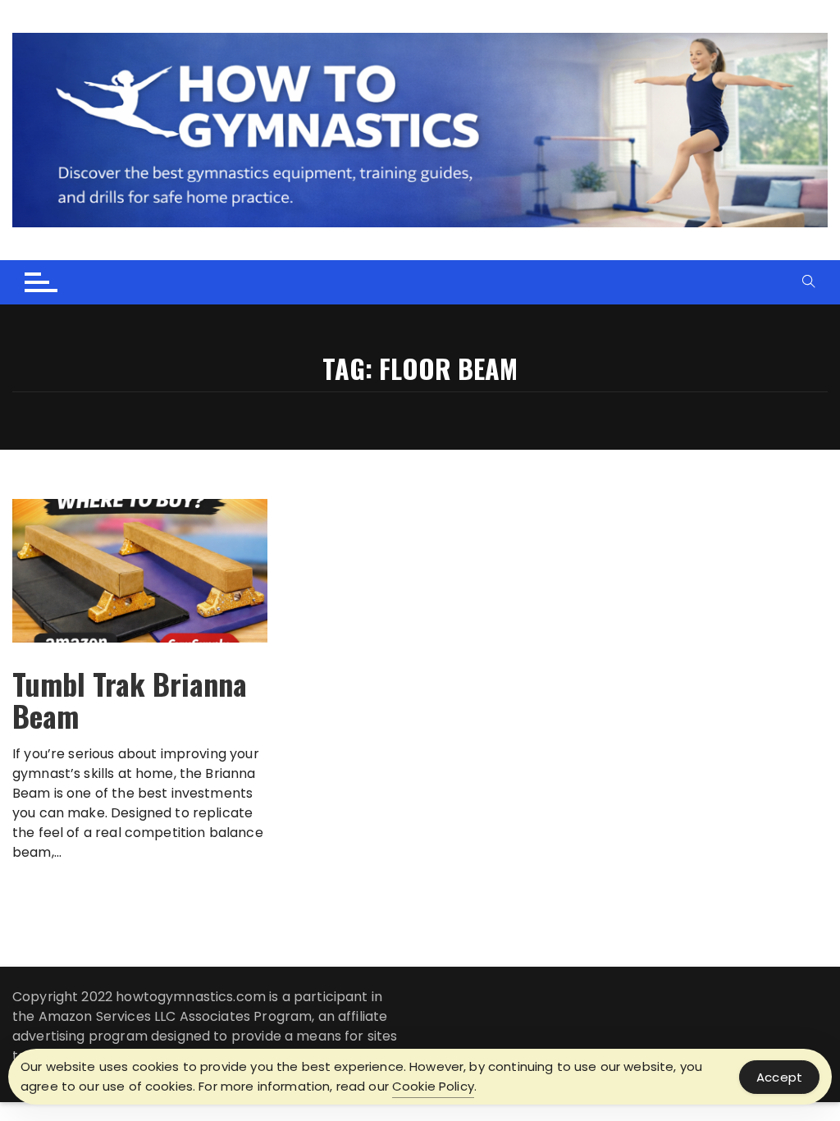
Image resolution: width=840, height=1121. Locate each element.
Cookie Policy (433, 1086)
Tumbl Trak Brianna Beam (129, 699)
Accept (779, 1077)
